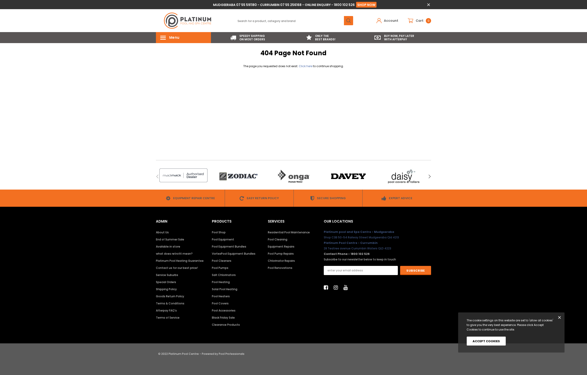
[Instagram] (337, 287)
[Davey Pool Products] (348, 176)
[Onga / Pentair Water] (293, 176)
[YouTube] (346, 287)
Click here (306, 66)
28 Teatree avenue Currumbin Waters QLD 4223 (357, 248)
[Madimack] (183, 175)
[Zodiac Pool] (238, 176)
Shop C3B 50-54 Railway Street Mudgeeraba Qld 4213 (361, 237)
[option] (247, 37)
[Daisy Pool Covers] (403, 176)
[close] (428, 4)
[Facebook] (327, 287)
